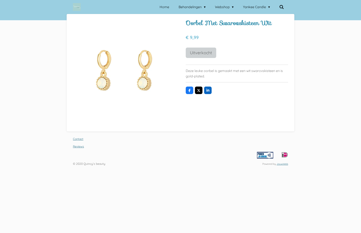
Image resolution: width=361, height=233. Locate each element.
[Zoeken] (281, 7)
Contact (78, 139)
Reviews (78, 146)
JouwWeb (282, 163)
